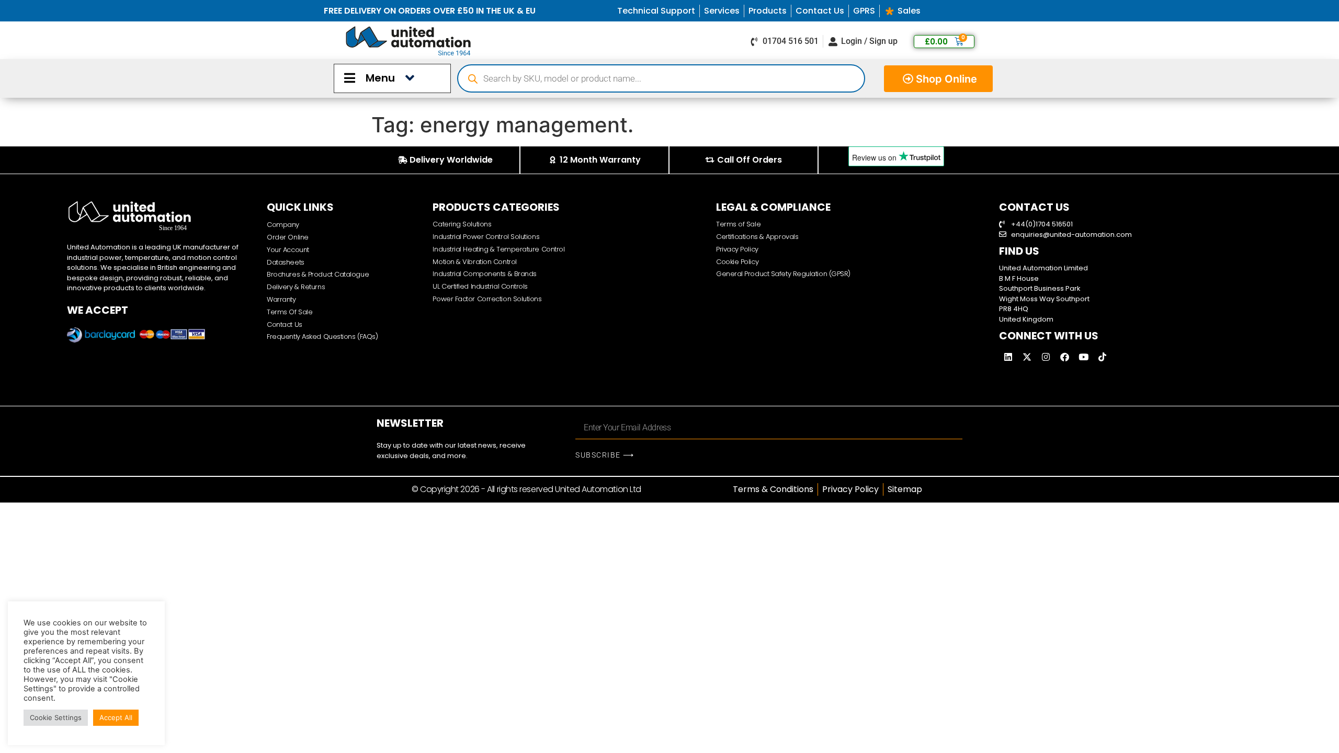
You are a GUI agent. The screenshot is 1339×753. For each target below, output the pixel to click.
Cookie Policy (737, 262)
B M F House (1019, 278)
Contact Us (284, 324)
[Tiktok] (1102, 357)
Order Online (288, 237)
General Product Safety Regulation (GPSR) (783, 274)
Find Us (1019, 251)
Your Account (288, 250)
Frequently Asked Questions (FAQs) (322, 336)
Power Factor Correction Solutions (487, 299)
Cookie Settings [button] (56, 717)
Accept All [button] (115, 717)
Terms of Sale (738, 224)
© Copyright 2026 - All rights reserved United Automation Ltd (526, 489)
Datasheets (285, 262)
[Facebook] (1064, 357)
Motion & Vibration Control (474, 262)
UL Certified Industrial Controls (480, 286)
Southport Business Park (1040, 288)
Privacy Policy (737, 249)
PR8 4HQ (1013, 309)
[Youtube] (1083, 357)
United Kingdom (1026, 319)
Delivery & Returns (296, 287)
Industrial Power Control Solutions (486, 237)
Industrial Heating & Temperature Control (498, 249)
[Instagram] (1045, 357)
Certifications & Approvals (757, 237)
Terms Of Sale (289, 312)
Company (283, 225)
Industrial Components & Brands (485, 274)
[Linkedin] (1008, 357)
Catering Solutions (462, 224)
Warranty (281, 299)
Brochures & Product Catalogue (318, 274)
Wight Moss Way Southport (1044, 299)
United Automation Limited (1043, 268)
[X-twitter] (1027, 357)
